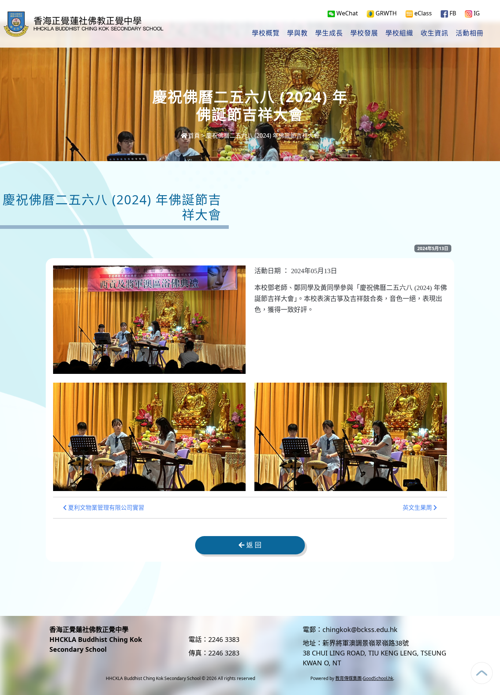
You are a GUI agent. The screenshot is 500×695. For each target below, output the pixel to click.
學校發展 (364, 33)
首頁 (194, 135)
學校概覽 (266, 33)
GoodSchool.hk (378, 678)
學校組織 (399, 33)
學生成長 (329, 33)
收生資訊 (434, 33)
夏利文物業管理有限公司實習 (105, 508)
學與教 (297, 33)
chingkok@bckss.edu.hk (360, 629)
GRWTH (385, 13)
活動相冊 (470, 33)
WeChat (346, 13)
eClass (422, 13)
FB (452, 13)
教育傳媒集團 (348, 678)
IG (476, 13)
